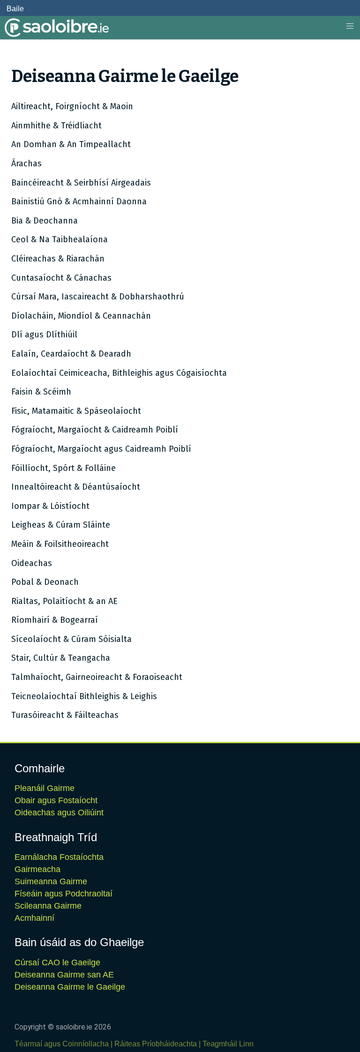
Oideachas (31, 563)
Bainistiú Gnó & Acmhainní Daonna (79, 201)
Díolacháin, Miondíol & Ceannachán (81, 316)
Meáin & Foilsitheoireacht (60, 544)
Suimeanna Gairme (51, 881)
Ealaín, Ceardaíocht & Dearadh (71, 354)
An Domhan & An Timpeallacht (71, 144)
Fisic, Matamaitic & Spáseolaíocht (76, 411)
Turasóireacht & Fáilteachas (65, 715)
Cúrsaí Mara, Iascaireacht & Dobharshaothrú (97, 296)
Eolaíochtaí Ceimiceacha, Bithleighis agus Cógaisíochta (119, 373)
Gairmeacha (37, 869)
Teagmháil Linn (228, 1044)
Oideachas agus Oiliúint (59, 812)
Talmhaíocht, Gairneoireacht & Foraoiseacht (96, 677)
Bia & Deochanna (44, 221)
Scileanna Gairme (48, 905)
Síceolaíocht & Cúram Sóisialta (71, 639)
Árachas (26, 163)
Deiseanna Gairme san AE (64, 974)
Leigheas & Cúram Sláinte (60, 525)
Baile (15, 8)
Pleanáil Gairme (45, 788)
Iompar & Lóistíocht (50, 506)
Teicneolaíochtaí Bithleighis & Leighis (84, 696)
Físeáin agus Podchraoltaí (63, 893)
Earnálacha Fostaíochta (59, 857)
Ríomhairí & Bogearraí (54, 620)
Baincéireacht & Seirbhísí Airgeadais (81, 183)
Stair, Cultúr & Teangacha (60, 658)
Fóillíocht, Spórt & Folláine (63, 468)
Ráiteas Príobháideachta (155, 1044)
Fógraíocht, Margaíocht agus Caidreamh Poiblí (101, 449)
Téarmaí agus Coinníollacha (62, 1044)
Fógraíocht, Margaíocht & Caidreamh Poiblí (94, 430)
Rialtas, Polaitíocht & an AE (64, 601)
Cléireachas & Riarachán (58, 259)
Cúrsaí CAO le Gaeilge (57, 962)
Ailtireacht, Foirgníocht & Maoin (72, 106)
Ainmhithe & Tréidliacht (56, 125)
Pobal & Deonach (45, 582)
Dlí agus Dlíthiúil (44, 334)
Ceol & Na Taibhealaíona (59, 239)
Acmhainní (34, 918)
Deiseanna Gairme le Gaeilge (70, 987)
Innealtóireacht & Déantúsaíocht (75, 487)
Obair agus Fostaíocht (56, 800)
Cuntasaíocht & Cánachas (61, 278)
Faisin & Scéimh (41, 392)
